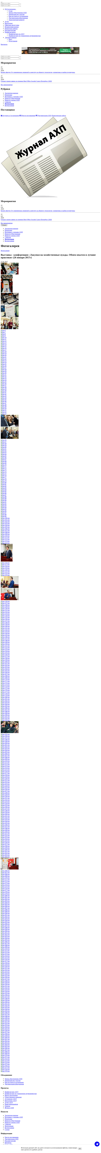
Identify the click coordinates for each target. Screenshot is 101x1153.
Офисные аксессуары (12, 25)
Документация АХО (44, 115)
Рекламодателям (10, 30)
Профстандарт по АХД (16, 34)
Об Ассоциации (10, 9)
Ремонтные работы (11, 28)
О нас (11, 11)
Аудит (7, 21)
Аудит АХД (9, 1102)
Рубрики (4, 225)
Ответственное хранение (13, 1097)
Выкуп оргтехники (11, 1095)
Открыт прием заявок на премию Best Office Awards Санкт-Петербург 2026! (26, 81)
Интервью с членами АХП (14, 96)
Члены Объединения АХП (18, 13)
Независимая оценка (12, 27)
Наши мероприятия (11, 1104)
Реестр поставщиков (28, 115)
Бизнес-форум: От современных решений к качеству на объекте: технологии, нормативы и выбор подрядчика (38, 72)
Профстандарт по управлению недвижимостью (25, 36)
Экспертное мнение (11, 93)
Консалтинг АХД (11, 1101)
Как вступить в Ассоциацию (18, 16)
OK (80, 1148)
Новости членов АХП (12, 100)
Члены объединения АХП (13, 1079)
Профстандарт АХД (11, 1092)
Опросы (7, 1106)
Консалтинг (9, 23)
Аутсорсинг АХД (11, 1099)
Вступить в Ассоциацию (10, 115)
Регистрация (13, 41)
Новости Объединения (12, 98)
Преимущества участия (16, 14)
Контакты (4, 44)
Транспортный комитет (16, 20)
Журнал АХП (9, 1108)
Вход (10, 39)
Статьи (7, 1129)
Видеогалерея (9, 105)
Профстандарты (10, 32)
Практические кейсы (59, 115)
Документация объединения (18, 18)
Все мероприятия (6, 85)
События (8, 102)
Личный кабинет (11, 37)
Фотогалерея (9, 104)
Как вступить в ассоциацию (14, 1082)
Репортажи (8, 95)
